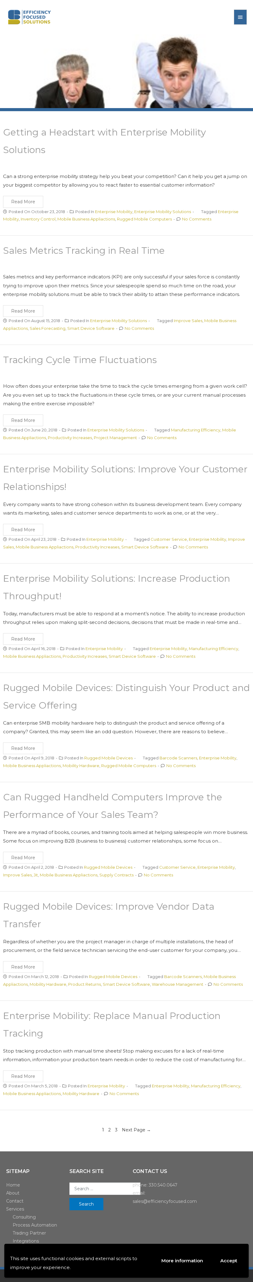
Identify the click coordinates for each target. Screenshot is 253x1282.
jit (36, 874)
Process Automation (35, 1225)
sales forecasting (47, 328)
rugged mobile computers (144, 218)
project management (115, 437)
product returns (84, 984)
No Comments (196, 218)
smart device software (90, 328)
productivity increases (70, 437)
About (12, 1193)
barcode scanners (178, 757)
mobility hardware (81, 765)
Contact (14, 1201)
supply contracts (116, 874)
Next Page (136, 1130)
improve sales (188, 320)
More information (182, 1261)
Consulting (24, 1217)
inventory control (38, 218)
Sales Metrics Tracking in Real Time (84, 250)
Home (13, 1185)
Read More (23, 201)
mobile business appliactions (86, 218)
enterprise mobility (207, 539)
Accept (228, 1261)
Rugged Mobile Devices (108, 757)
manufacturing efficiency (195, 429)
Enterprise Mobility (113, 211)
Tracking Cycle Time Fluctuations (80, 360)
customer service (169, 539)
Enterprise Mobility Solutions (162, 211)
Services (15, 1209)
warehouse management (177, 984)
